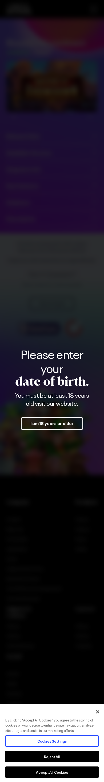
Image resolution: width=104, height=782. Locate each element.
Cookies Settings (52, 740)
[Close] (97, 712)
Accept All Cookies (52, 772)
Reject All (52, 756)
